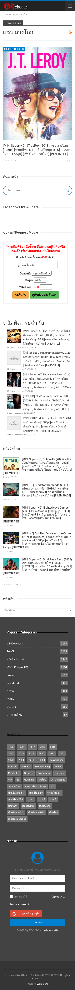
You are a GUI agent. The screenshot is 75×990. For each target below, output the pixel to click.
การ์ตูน (10, 698)
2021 (51, 753)
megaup (12, 766)
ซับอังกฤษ (29, 779)
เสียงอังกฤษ (45, 806)
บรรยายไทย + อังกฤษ (35, 786)
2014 (32, 747)
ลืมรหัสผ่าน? (58, 896)
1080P (21, 747)
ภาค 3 (53, 799)
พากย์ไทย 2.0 (36, 792)
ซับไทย (42, 779)
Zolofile (11, 651)
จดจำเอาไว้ (20, 896)
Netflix (10, 690)
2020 (41, 753)
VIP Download (15, 643)
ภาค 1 (31, 799)
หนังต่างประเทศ (15, 659)
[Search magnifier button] (67, 190)
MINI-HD (26, 766)
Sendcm (28, 773)
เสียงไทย (53, 812)
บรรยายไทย (14, 786)
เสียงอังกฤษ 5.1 (15, 812)
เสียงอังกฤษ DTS (36, 812)
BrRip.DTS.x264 (37, 760)
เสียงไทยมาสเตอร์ (17, 819)
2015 (42, 747)
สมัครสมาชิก (50, 930)
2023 (11, 760)
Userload (59, 773)
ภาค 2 (42, 799)
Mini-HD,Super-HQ (14, 49)
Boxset (11, 675)
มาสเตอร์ (12, 806)
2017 (11, 753)
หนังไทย (11, 706)
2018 (21, 753)
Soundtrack (13, 683)
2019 (31, 753)
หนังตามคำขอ (14, 714)
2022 (62, 753)
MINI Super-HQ (42, 766)
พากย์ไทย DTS (15, 799)
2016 (53, 747)
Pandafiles (13, 773)
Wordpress (42, 984)
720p (10, 747)
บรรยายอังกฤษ (58, 779)
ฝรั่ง (53, 786)
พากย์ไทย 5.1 (54, 792)
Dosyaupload (56, 760)
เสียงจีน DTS (28, 806)
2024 (21, 760)
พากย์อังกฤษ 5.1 (16, 792)
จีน (18, 779)
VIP (10, 779)
